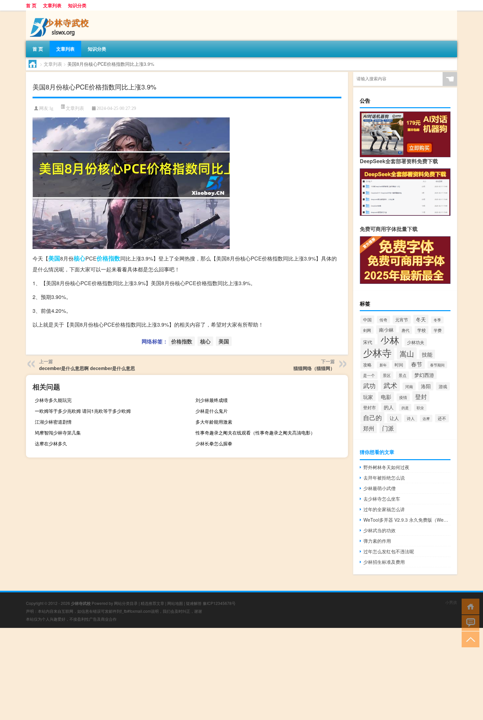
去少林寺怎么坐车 (381, 498)
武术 (390, 385)
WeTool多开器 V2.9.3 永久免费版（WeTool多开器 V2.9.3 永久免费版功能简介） (406, 519)
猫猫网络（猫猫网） (314, 368)
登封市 (369, 407)
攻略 (367, 364)
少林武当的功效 (379, 530)
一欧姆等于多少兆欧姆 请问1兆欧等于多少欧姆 (83, 411)
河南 (409, 386)
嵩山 (407, 353)
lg (51, 108)
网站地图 (175, 603)
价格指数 (108, 258)
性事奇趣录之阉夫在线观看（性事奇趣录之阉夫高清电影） (255, 432)
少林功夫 (415, 342)
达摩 (426, 418)
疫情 (403, 397)
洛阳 (426, 386)
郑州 (368, 428)
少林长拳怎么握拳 (214, 443)
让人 (394, 418)
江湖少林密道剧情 (53, 421)
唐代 (405, 330)
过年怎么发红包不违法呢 (388, 551)
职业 (420, 407)
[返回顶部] (469, 639)
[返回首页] (469, 606)
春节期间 (437, 364)
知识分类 (77, 5)
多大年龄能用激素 (214, 421)
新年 (383, 364)
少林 (389, 340)
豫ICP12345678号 (219, 603)
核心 (79, 258)
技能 (427, 354)
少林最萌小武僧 (379, 488)
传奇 (383, 319)
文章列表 (52, 5)
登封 (421, 396)
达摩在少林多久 (51, 443)
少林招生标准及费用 (384, 562)
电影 (386, 397)
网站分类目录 (126, 603)
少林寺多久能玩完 (53, 400)
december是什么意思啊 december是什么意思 (87, 368)
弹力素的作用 (377, 540)
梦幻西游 (424, 374)
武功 (369, 385)
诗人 (411, 418)
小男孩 (451, 602)
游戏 (443, 386)
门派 (388, 428)
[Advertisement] (197, 674)
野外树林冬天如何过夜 (386, 467)
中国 (367, 319)
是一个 (369, 375)
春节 (416, 364)
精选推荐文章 (152, 603)
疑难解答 (194, 603)
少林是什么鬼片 (212, 411)
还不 (442, 418)
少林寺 (377, 352)
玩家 (368, 396)
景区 (387, 375)
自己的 (372, 417)
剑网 (367, 330)
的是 (405, 407)
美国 (54, 258)
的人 (389, 407)
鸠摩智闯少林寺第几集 (58, 432)
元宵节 (401, 319)
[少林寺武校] (60, 13)
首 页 (31, 5)
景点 (402, 375)
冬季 (437, 319)
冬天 (421, 319)
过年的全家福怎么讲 (384, 509)
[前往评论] (469, 622)
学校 (421, 330)
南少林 (386, 329)
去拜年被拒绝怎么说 (384, 477)
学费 (438, 330)
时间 (399, 364)
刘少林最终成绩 (212, 400)
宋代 (367, 342)
